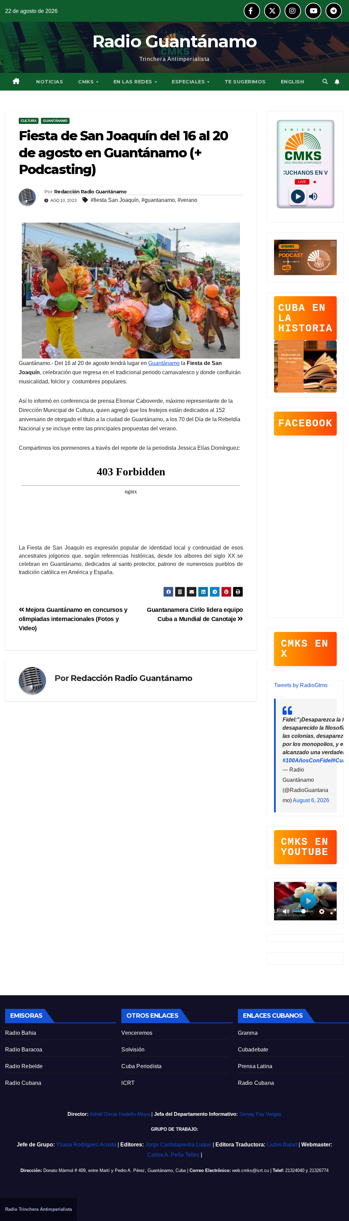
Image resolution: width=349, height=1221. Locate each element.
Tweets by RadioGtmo (301, 685)
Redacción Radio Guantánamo (90, 192)
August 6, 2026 (311, 800)
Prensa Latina (255, 1066)
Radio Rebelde (24, 1066)
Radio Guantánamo (174, 41)
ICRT (128, 1083)
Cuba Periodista (141, 1066)
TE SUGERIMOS (245, 82)
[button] (325, 81)
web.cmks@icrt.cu (250, 1170)
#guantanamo (158, 200)
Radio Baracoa (24, 1049)
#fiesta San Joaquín (115, 200)
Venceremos (136, 1033)
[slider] (303, 911)
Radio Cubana (23, 1083)
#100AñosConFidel (307, 760)
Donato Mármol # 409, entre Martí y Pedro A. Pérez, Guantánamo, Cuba (114, 1170)
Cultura (28, 121)
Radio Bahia (20, 1033)
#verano (187, 200)
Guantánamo (55, 121)
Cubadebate (253, 1049)
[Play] (297, 196)
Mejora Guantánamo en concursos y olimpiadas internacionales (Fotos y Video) (73, 619)
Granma (248, 1033)
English (292, 82)
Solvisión (133, 1049)
